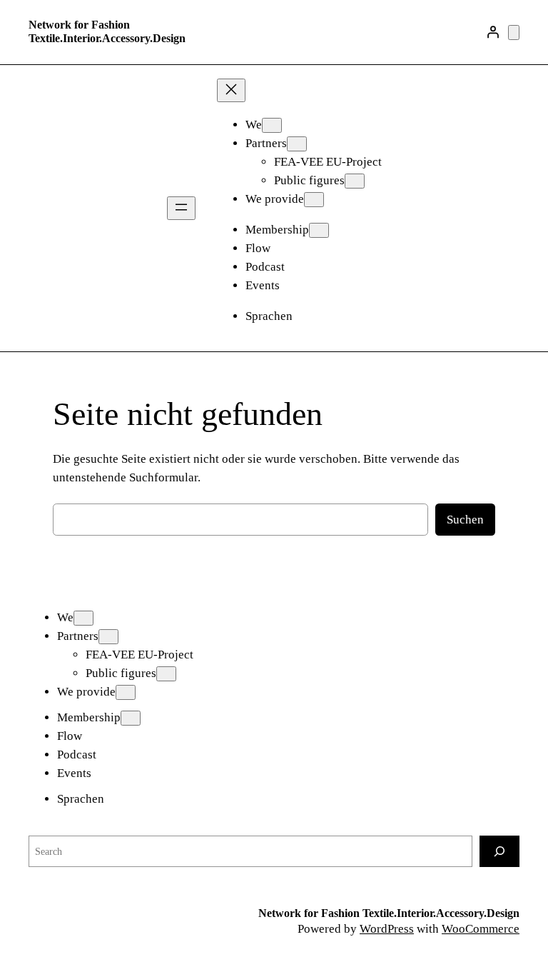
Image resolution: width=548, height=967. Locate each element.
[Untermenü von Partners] (297, 143)
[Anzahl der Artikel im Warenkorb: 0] (513, 32)
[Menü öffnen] (181, 208)
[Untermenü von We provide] (314, 199)
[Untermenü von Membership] (319, 230)
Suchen (465, 519)
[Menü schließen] (231, 90)
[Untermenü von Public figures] (355, 181)
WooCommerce (480, 929)
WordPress (387, 929)
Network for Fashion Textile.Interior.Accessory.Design (107, 31)
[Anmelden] (493, 32)
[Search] (499, 851)
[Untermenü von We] (272, 125)
